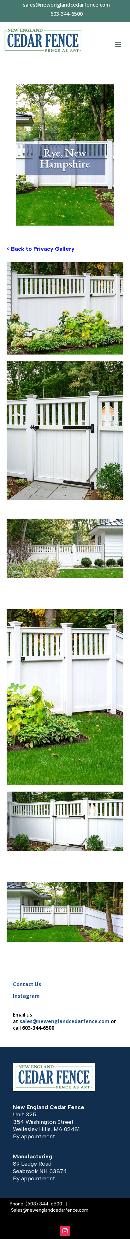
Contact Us (27, 984)
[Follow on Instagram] (65, 1231)
